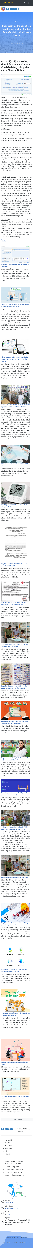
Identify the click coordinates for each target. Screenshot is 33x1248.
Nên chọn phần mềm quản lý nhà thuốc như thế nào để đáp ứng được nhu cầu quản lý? (14, 359)
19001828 (9, 3)
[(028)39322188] (25, 3)
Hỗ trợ (7, 1151)
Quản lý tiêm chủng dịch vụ (14, 1170)
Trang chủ (13, 43)
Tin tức (16, 22)
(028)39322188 (11, 1208)
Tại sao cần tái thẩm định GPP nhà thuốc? (15, 877)
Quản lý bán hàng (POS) (13, 1172)
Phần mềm (8, 1146)
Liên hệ (7, 1154)
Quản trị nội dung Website (14, 1161)
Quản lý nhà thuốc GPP (13, 1164)
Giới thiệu (8, 1143)
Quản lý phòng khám (12, 1167)
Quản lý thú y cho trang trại (14, 1175)
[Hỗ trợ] (28, 3)
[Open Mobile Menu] (30, 8)
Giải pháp (8, 1148)
